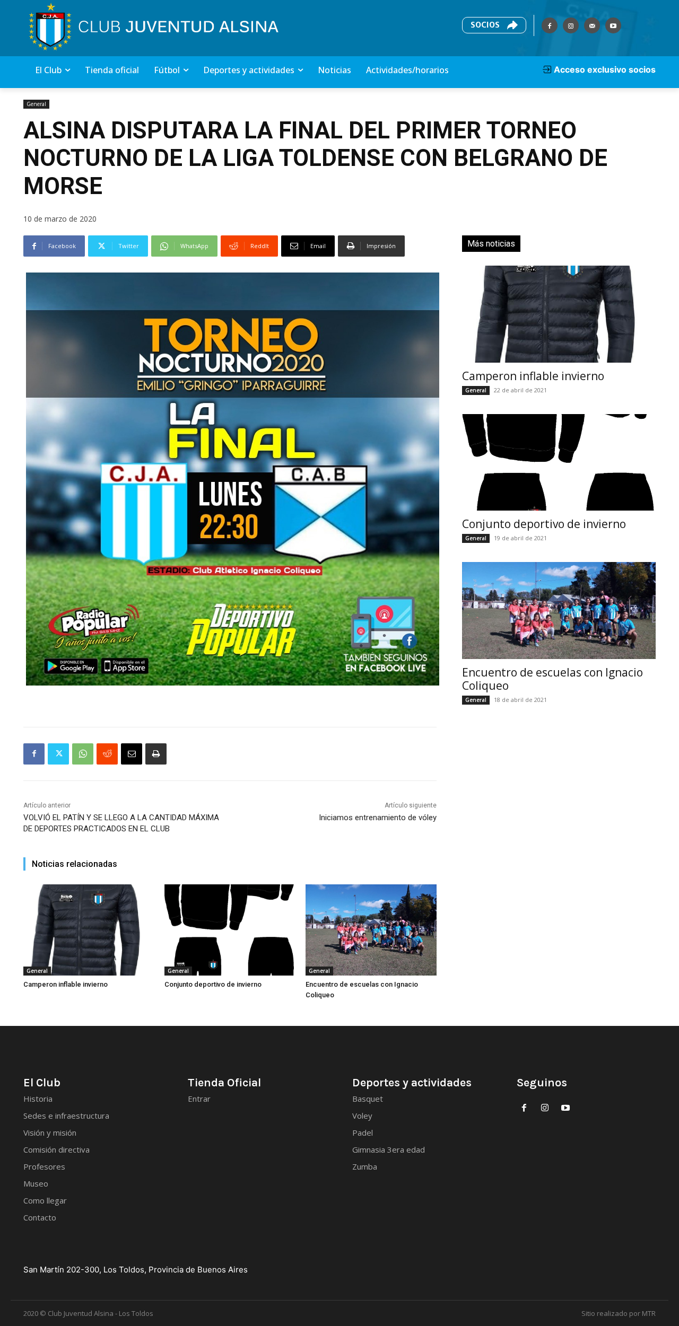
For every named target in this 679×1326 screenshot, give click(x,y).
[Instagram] (571, 25)
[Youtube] (613, 25)
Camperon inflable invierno (65, 984)
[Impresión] (156, 754)
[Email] (131, 754)
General (36, 104)
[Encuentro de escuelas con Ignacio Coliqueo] (371, 930)
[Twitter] (58, 754)
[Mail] (592, 25)
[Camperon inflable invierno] (88, 930)
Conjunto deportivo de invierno (213, 984)
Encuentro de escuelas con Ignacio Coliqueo (552, 679)
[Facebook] (550, 25)
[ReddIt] (107, 754)
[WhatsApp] (82, 754)
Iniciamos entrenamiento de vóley (378, 817)
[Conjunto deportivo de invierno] (229, 930)
